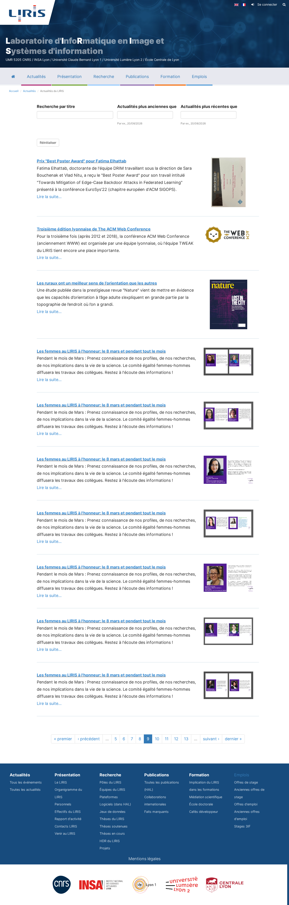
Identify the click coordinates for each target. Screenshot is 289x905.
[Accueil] (27, 13)
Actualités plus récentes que (209, 106)
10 (157, 738)
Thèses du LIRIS (112, 819)
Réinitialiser (48, 142)
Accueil (14, 91)
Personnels (63, 804)
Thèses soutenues (114, 826)
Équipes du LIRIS (112, 789)
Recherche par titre (56, 106)
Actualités (29, 91)
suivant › (211, 738)
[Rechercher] (284, 4)
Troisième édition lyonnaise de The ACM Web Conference (94, 229)
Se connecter (267, 4)
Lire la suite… (49, 196)
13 (186, 738)
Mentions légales (144, 858)
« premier (63, 738)
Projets (105, 848)
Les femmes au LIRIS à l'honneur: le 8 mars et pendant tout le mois (101, 351)
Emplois (241, 774)
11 (166, 738)
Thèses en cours (112, 833)
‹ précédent (89, 738)
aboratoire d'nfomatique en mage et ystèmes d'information (85, 46)
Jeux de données (113, 812)
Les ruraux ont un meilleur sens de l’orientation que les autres (97, 283)
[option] (144, 34)
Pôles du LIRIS (110, 782)
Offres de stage (246, 782)
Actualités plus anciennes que (147, 106)
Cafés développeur (203, 812)
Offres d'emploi (245, 804)
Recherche (110, 774)
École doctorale (201, 804)
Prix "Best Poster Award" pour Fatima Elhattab (81, 161)
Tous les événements (26, 782)
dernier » (233, 738)
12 (176, 738)
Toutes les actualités (25, 789)
